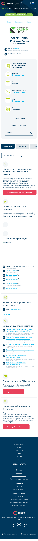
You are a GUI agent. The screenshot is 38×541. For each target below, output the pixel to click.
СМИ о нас (19, 456)
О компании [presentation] (8, 146)
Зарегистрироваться (13, 392)
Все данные (7, 314)
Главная (9, 22)
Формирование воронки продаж (19, 499)
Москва (29, 22)
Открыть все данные (19, 118)
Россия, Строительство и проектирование (20, 344)
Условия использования (19, 476)
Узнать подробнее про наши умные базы (19, 192)
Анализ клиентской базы (19, 505)
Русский (33, 3)
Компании (19, 486)
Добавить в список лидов (19, 125)
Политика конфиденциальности (19, 479)
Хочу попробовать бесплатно (16, 427)
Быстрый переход (9, 155)
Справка (19, 467)
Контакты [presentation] (22, 146)
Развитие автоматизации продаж (19, 502)
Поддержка (19, 470)
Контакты (19, 473)
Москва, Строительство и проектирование (20, 350)
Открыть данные (18, 75)
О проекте (19, 447)
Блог (19, 459)
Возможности (19, 450)
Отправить (9, 132)
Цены (19, 453)
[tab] (8, 146)
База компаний (19, 22)
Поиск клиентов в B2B (19, 489)
